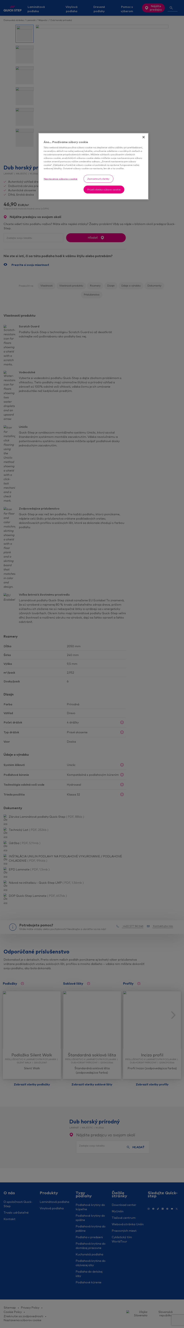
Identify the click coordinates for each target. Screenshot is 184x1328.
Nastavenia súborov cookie (60, 178)
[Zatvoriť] (144, 137)
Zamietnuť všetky (98, 178)
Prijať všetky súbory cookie (104, 189)
